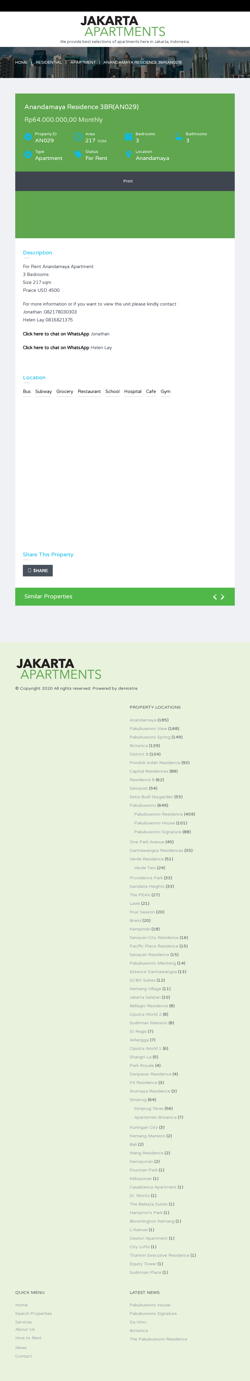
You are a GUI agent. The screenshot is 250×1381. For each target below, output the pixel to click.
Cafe (151, 391)
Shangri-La (141, 1057)
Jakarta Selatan (145, 997)
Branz (135, 920)
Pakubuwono (143, 805)
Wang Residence (146, 1153)
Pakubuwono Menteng (153, 963)
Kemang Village (145, 988)
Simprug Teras (148, 1108)
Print (127, 181)
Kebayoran (141, 1178)
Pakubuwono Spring (150, 737)
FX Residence (143, 1082)
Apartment (83, 62)
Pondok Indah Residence (155, 762)
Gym (165, 391)
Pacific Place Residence (154, 946)
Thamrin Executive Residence (159, 1255)
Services (23, 1322)
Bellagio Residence (149, 1005)
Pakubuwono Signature (157, 831)
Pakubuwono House (154, 823)
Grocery (64, 391)
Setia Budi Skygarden (151, 796)
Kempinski (140, 929)
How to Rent (28, 1337)
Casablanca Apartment (153, 1187)
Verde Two (145, 867)
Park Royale (142, 1065)
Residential (49, 62)
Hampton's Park (146, 1212)
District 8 (139, 754)
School (112, 391)
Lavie (135, 903)
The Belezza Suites (149, 1204)
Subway (43, 391)
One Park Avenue (147, 842)
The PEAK (140, 895)
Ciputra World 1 (146, 1048)
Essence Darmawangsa (153, 971)
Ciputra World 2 (146, 1014)
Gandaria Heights (147, 886)
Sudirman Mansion (148, 1022)
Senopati (139, 788)
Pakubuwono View (148, 728)
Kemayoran (141, 1161)
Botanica (139, 745)
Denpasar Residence (150, 1074)
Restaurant (89, 391)
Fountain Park (144, 1170)
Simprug (138, 1099)
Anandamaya (143, 720)
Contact (23, 1356)
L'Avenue (139, 1229)
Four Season (142, 912)
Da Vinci (138, 1322)
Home (21, 62)
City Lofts (140, 1246)
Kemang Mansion (147, 1135)
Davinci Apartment (149, 1238)
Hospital (132, 391)
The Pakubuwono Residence (158, 1339)
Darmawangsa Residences (156, 850)
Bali (133, 1144)
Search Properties (33, 1313)
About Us (25, 1329)
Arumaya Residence (150, 1091)
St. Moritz (140, 1195)
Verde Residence (147, 859)
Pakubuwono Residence (158, 814)
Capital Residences (149, 771)
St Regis (138, 1031)
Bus (27, 391)
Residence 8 (142, 779)
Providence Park (146, 877)
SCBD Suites (142, 980)
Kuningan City (144, 1127)
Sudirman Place (145, 1272)
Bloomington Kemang (152, 1221)
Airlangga (139, 1040)
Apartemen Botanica (155, 1117)
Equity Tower (143, 1263)
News (21, 1347)
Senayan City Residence (154, 937)
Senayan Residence (149, 954)
